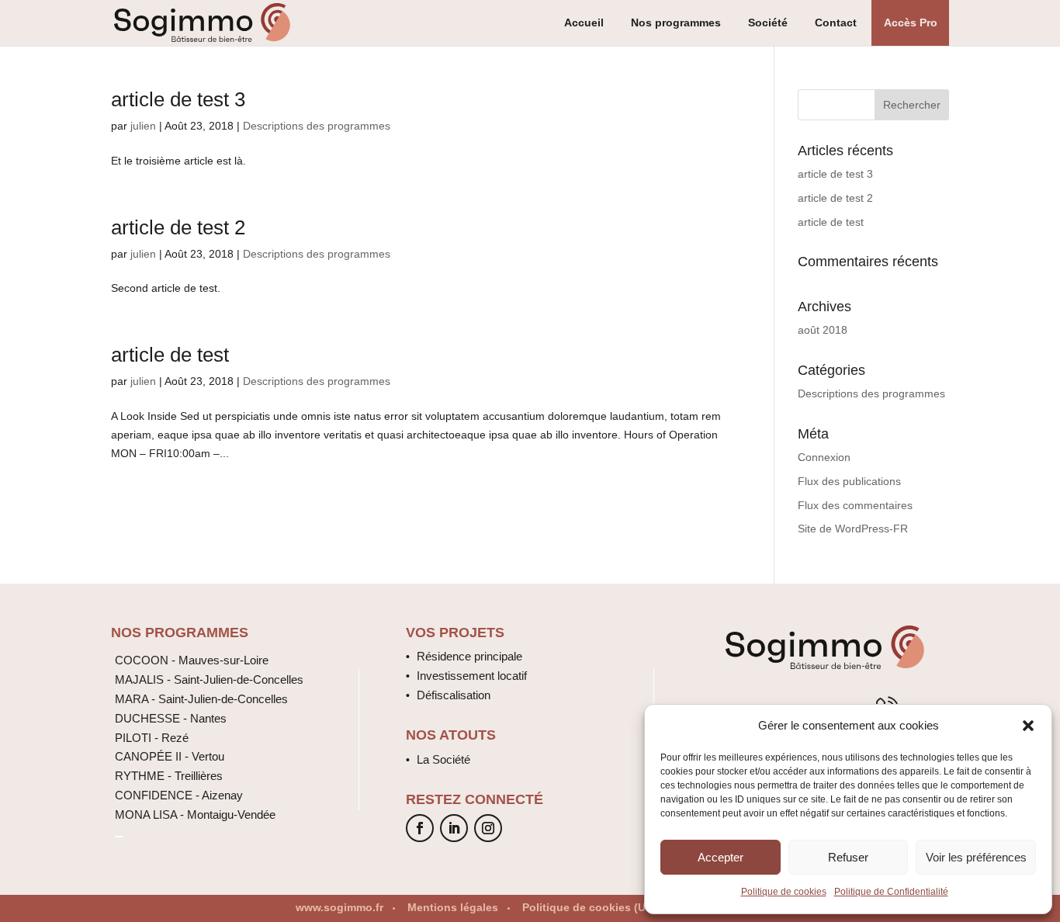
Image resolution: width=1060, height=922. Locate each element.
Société (768, 22)
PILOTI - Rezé (152, 737)
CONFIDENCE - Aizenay (179, 795)
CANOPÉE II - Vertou (169, 756)
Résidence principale (469, 656)
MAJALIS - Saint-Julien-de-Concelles (209, 679)
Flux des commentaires (855, 505)
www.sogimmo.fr (339, 907)
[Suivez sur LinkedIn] (454, 828)
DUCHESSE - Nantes (171, 718)
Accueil (584, 22)
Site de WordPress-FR (853, 528)
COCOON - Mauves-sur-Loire (191, 660)
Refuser (848, 857)
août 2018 (822, 330)
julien (143, 126)
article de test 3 (178, 99)
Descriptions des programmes (316, 126)
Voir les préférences (976, 857)
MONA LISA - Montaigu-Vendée (195, 814)
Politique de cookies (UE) (589, 907)
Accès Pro (910, 22)
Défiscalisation (453, 695)
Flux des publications (849, 481)
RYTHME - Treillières (169, 775)
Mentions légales (452, 907)
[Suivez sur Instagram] (488, 828)
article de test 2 (178, 227)
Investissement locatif (472, 675)
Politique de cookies (783, 891)
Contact (836, 22)
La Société (443, 759)
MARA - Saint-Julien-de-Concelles (201, 698)
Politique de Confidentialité (891, 891)
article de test (170, 354)
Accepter (720, 857)
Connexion (824, 457)
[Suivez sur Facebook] (420, 828)
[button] (1028, 725)
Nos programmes (676, 22)
